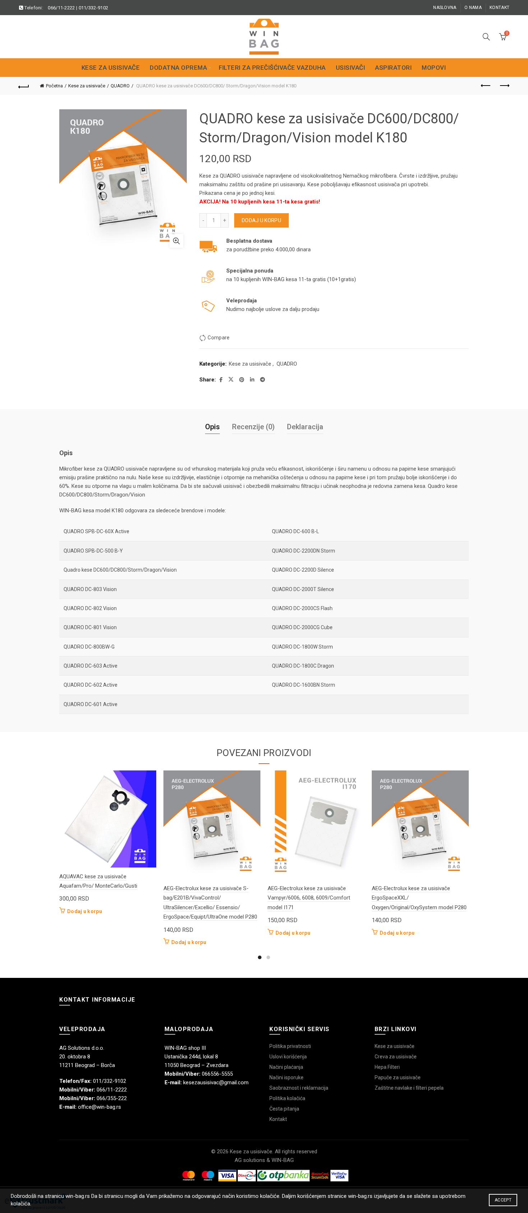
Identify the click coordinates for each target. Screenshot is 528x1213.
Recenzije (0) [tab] (253, 426)
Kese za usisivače (111, 67)
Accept (503, 1200)
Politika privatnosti (290, 1046)
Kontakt (499, 7)
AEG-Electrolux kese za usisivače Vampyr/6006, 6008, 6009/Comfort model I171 (309, 898)
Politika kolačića (287, 1098)
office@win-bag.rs (99, 1107)
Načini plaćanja (286, 1067)
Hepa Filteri (387, 1067)
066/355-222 (112, 1098)
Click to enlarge (176, 241)
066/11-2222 (61, 7)
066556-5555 (217, 1074)
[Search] (486, 36)
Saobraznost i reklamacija (298, 1088)
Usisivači (350, 67)
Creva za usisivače (396, 1056)
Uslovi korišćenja (288, 1056)
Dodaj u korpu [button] (84, 911)
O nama (473, 7)
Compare (219, 337)
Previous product (486, 86)
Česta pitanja (284, 1109)
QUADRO (120, 85)
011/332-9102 (93, 7)
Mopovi (434, 67)
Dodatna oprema (178, 67)
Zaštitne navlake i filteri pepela (409, 1088)
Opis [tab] (212, 426)
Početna (54, 85)
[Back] (24, 86)
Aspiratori (393, 67)
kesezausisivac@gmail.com (216, 1082)
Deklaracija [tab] (305, 426)
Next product (504, 86)
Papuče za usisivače (398, 1077)
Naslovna (444, 7)
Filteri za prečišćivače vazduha (272, 67)
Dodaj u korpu (261, 220)
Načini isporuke (286, 1077)
